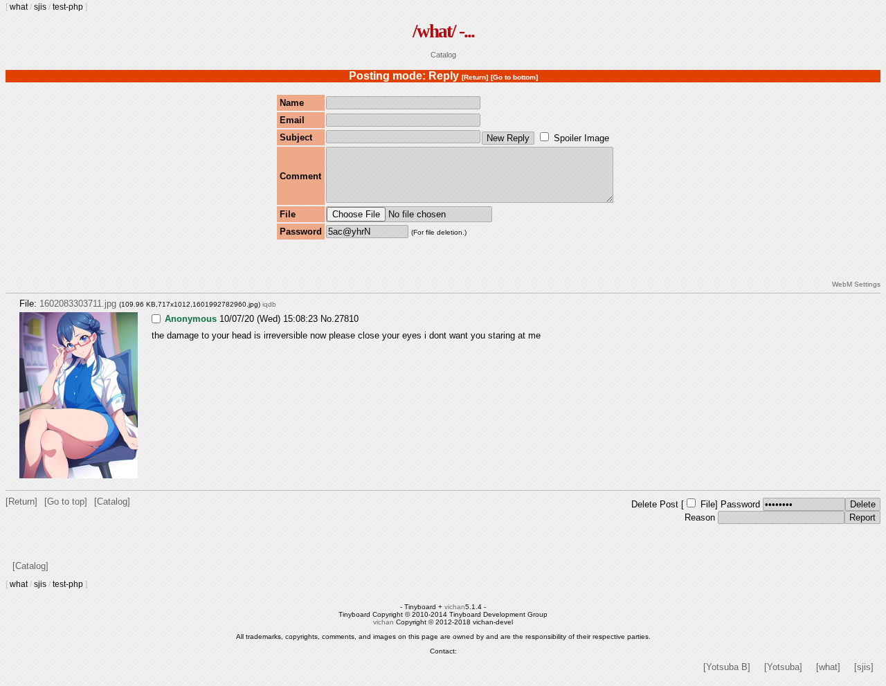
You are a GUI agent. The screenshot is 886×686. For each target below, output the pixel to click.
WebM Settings (856, 284)
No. (327, 319)
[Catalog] (112, 501)
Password (740, 504)
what (19, 7)
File (707, 504)
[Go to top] (65, 501)
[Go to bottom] (514, 77)
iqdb (269, 304)
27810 (346, 319)
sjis (40, 7)
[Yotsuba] (783, 667)
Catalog (443, 55)
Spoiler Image (581, 138)
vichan (454, 607)
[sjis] (864, 667)
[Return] (475, 77)
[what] (828, 667)
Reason (700, 517)
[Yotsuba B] (726, 667)
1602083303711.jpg (77, 303)
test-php (68, 7)
